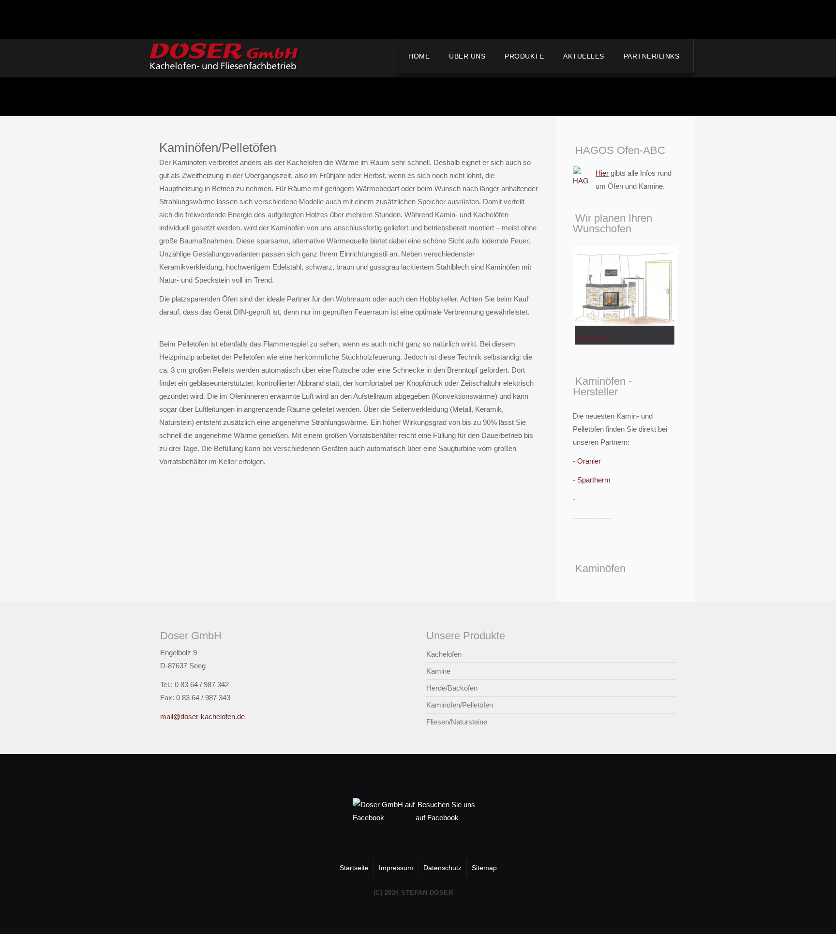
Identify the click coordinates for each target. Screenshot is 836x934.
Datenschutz (442, 868)
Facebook (443, 817)
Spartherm (594, 480)
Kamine (438, 671)
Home (419, 56)
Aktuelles (583, 56)
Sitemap (484, 868)
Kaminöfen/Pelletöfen (459, 705)
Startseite (354, 868)
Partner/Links (652, 56)
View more (592, 338)
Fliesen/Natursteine (456, 722)
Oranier (589, 461)
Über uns (467, 56)
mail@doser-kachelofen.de (202, 716)
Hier (602, 173)
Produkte (524, 56)
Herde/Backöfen (452, 688)
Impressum (396, 868)
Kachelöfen (444, 654)
